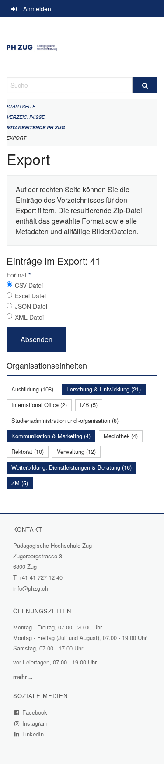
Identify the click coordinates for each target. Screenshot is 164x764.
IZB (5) (89, 405)
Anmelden (37, 8)
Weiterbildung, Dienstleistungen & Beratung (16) (71, 467)
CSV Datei (29, 285)
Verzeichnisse (26, 117)
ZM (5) (19, 483)
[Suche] (145, 85)
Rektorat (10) (27, 451)
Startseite (21, 106)
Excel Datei (30, 295)
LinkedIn (33, 734)
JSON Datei (31, 306)
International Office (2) (39, 405)
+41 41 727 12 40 (40, 577)
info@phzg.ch (30, 588)
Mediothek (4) (121, 436)
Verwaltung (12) (76, 451)
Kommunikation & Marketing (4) (51, 436)
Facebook (35, 712)
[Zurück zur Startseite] (82, 47)
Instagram (35, 723)
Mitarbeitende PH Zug (36, 127)
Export (16, 138)
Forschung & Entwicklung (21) (103, 389)
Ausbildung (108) (32, 389)
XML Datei (29, 317)
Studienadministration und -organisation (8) (65, 420)
